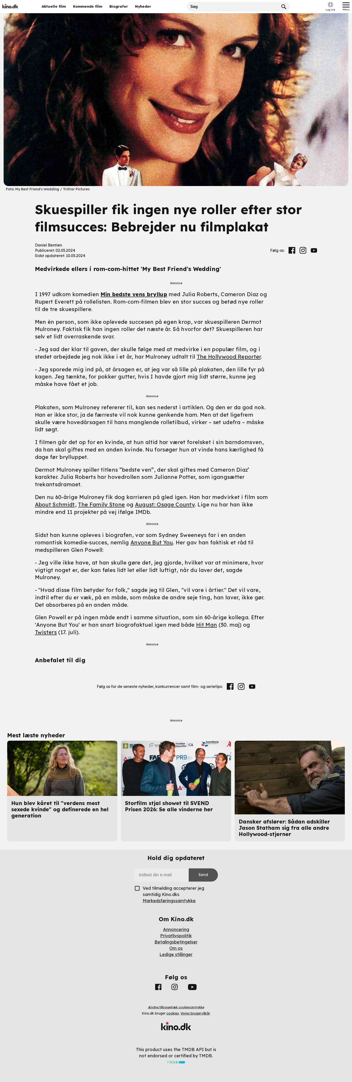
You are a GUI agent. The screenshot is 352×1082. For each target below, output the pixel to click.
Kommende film (87, 6)
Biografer (118, 6)
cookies (172, 1013)
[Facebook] (292, 250)
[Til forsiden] (17, 7)
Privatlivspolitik (176, 935)
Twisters (46, 632)
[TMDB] (176, 1062)
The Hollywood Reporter (229, 356)
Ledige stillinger (176, 954)
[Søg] (284, 6)
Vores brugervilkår (195, 1013)
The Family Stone (101, 504)
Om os (176, 948)
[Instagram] (303, 250)
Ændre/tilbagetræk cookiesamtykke (176, 1007)
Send (203, 874)
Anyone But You (152, 542)
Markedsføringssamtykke (169, 900)
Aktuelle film (54, 6)
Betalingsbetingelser (176, 942)
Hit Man (206, 624)
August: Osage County (165, 504)
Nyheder (143, 6)
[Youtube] (314, 250)
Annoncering (176, 929)
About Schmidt (55, 504)
